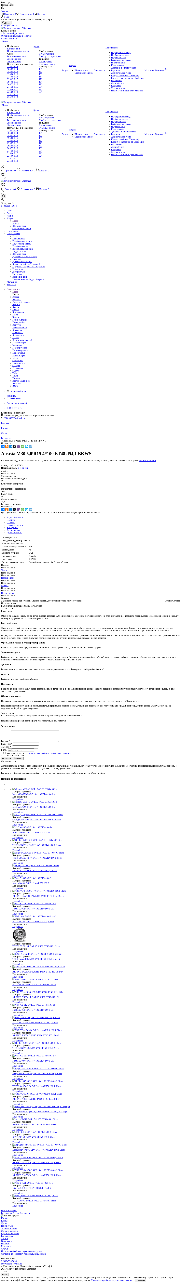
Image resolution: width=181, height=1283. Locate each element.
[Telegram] (30, 446)
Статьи (4, 1249)
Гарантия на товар (10, 1233)
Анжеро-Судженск (21, 302)
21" (40, 89)
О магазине (6, 1241)
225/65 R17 (12, 79)
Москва (4, 585)
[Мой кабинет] (2, 167)
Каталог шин (13, 48)
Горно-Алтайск (19, 320)
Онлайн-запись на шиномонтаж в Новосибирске (16, 37)
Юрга (15, 386)
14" (40, 71)
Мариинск (17, 345)
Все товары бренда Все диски (15, 1213)
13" (40, 69)
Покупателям (18, 238)
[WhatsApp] (22, 446)
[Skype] (26, 446)
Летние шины (14, 61)
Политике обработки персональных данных (111, 1280)
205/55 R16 (12, 84)
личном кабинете (147, 460)
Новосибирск (18, 355)
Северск (16, 365)
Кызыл (15, 337)
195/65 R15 (12, 82)
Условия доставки (9, 1231)
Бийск (15, 314)
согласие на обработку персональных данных (50, 753)
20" (40, 87)
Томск (15, 376)
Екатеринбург (19, 322)
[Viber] (18, 446)
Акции (4, 1238)
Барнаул (16, 307)
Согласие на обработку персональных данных (23, 1254)
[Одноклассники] (6, 446)
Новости (5, 1243)
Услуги (15, 223)
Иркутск (16, 325)
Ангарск (16, 299)
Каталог (5, 1218)
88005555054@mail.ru (14, 418)
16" (40, 76)
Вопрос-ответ (7, 1236)
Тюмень (16, 378)
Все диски (23, 468)
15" (40, 74)
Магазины (6, 1246)
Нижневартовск (20, 350)
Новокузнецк (18, 353)
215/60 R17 (12, 89)
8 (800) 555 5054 (9, 25)
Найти (4, 1275)
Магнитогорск (19, 342)
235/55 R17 (12, 94)
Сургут (15, 370)
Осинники (17, 360)
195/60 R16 (12, 74)
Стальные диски (47, 64)
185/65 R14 (12, 69)
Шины (4, 1221)
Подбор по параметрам (18, 51)
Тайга (15, 373)
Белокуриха (18, 312)
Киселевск (17, 332)
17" (40, 79)
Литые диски (45, 61)
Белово (15, 309)
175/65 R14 (12, 66)
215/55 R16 (12, 87)
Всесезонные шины (16, 56)
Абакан (16, 297)
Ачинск (16, 304)
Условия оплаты (9, 1228)
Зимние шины (14, 59)
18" (40, 82)
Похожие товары (9, 1210)
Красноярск (18, 335)
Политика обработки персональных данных (22, 1251)
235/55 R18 (12, 97)
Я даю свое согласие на (38, 753)
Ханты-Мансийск (21, 381)
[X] (14, 446)
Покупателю (7, 1226)
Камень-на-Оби (19, 327)
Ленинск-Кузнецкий (22, 340)
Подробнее (17, 799)
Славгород (17, 368)
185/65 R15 (12, 71)
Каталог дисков (46, 54)
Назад (15, 221)
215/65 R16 (12, 76)
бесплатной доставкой (13, 33)
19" (40, 84)
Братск (15, 317)
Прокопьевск (18, 363)
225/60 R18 (12, 92)
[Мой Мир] (10, 446)
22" (40, 92)
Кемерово (17, 330)
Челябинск (17, 383)
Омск (15, 358)
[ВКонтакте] (3, 446)
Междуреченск (19, 348)
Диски (4, 1223)
